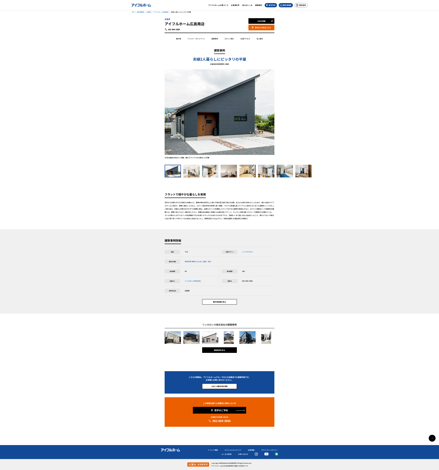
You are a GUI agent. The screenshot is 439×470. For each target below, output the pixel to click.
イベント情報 (213, 450)
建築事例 (258, 5)
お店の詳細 (261, 21)
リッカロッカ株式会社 (193, 281)
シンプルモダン (247, 252)
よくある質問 (226, 454)
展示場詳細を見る (219, 302)
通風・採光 (207, 261)
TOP (132, 12)
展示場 (178, 39)
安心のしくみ (247, 5)
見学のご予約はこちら (263, 27)
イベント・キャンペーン (196, 39)
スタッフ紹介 (229, 39)
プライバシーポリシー (269, 450)
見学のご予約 (221, 410)
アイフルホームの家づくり (218, 5)
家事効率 (188, 261)
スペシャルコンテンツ (233, 450)
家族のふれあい (197, 261)
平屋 (186, 252)
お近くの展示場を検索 (219, 386)
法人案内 (260, 39)
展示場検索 (140, 12)
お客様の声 (235, 5)
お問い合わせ (243, 454)
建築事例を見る (219, 350)
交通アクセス (245, 39)
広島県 (149, 12)
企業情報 (251, 450)
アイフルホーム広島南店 (160, 12)
